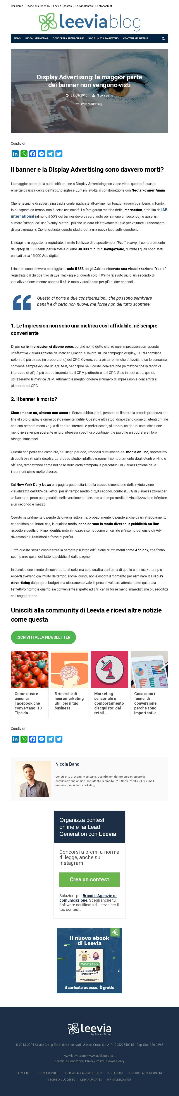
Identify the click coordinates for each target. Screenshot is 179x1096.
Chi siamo (17, 6)
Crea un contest (89, 879)
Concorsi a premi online (68, 38)
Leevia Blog (25, 1073)
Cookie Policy (115, 1061)
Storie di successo (38, 6)
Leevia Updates (62, 6)
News (17, 38)
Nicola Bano (105, 95)
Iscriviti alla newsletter (83, 1073)
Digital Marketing (36, 38)
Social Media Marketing (103, 38)
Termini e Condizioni (69, 1061)
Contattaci (115, 1073)
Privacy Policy (94, 1061)
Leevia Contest (85, 6)
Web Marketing (91, 104)
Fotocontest (104, 6)
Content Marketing (135, 38)
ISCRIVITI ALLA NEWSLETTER (43, 637)
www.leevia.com (75, 1055)
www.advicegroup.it (101, 1055)
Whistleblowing (119, 1079)
